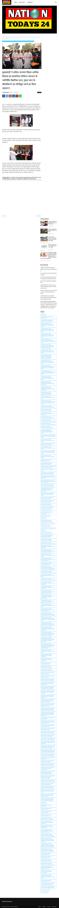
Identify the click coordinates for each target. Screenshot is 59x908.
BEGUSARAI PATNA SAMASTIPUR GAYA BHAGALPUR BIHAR (47, 498)
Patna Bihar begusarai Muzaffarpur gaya (46, 664)
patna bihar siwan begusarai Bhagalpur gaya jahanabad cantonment (47, 683)
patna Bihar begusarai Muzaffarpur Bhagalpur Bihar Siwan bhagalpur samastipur (48, 568)
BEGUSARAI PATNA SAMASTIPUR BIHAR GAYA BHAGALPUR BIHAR (47, 473)
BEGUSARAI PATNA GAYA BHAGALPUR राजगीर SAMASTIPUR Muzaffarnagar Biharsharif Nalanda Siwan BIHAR (47, 346)
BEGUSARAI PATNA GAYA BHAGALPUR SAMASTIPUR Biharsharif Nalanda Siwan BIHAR (47, 378)
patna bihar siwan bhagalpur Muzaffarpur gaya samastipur (48, 755)
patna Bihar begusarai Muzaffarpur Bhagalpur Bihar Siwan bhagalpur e (48, 563)
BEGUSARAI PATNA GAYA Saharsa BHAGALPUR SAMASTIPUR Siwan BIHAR (48, 452)
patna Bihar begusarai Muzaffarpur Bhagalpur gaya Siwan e (48, 651)
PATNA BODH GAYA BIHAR (46, 532)
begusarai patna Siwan (46, 510)
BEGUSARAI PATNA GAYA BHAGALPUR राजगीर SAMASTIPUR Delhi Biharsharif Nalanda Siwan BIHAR (48, 341)
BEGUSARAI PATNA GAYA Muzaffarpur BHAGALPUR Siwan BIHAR (48, 448)
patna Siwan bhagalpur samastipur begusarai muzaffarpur (46, 871)
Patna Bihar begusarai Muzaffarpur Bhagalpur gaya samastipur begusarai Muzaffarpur (48, 597)
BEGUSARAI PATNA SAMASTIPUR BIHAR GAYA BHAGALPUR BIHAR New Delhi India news (48, 481)
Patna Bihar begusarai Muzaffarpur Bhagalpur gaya (48, 572)
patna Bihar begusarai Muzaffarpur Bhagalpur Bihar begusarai (48, 546)
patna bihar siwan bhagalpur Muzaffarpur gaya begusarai (47, 732)
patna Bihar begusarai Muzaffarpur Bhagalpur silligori (46, 659)
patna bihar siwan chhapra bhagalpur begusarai (47, 784)
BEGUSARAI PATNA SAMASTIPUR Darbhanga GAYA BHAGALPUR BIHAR (47, 494)
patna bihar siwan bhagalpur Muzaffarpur (47, 718)
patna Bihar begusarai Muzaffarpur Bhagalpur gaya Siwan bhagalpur (48, 609)
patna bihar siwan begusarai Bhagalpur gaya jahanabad (47, 680)
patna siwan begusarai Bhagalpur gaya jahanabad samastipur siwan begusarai (47, 835)
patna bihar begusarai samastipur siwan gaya (46, 667)
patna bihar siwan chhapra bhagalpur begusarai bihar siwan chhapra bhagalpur (47, 799)
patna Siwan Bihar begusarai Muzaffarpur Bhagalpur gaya (48, 887)
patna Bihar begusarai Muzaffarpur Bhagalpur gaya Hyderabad (48, 583)
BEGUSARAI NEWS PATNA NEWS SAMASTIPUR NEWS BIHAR (47, 508)
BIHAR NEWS (43, 518)
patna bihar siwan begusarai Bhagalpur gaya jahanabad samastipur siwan (47, 705)
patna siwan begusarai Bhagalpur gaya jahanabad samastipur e (47, 826)
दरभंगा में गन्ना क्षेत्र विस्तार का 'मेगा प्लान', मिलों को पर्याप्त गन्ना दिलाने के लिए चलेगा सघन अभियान (48, 292)
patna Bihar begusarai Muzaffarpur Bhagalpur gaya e (48, 579)
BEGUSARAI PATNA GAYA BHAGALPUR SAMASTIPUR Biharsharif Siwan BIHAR (46, 393)
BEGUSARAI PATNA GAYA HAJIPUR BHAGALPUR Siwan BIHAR (48, 444)
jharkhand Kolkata (45, 526)
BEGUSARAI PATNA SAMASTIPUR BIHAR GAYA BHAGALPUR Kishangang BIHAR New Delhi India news (47, 490)
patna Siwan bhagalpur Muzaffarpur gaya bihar (46, 860)
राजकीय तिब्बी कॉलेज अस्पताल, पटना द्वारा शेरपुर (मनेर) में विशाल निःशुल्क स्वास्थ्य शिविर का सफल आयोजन (48, 286)
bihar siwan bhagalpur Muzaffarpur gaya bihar (46, 521)
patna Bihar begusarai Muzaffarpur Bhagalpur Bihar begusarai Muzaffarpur (48, 551)
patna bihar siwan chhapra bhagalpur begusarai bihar (47, 787)
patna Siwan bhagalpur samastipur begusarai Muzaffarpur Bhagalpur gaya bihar (48, 877)
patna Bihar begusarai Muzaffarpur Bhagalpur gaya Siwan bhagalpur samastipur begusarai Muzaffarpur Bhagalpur (48, 639)
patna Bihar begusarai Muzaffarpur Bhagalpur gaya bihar (48, 575)
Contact (44, 906)
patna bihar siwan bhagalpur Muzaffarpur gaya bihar (47, 736)
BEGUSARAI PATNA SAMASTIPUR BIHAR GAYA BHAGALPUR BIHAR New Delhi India (48, 477)
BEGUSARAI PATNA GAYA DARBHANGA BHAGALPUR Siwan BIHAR (47, 440)
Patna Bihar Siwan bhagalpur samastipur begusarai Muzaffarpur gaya (47, 777)
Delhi (49, 523)
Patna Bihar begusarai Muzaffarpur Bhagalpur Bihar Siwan (48, 555)
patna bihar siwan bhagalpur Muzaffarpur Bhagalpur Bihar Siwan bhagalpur (48, 722)
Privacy (48, 906)
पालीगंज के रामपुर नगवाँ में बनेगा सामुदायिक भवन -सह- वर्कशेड (52, 246)
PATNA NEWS (43, 802)
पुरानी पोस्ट (38, 216)
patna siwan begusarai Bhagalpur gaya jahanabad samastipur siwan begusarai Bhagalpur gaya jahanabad (47, 845)
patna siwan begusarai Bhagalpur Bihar (46, 809)
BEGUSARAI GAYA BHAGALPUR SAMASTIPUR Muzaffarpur (47, 321)
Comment (39, 92)
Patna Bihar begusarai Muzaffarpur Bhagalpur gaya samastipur (48, 587)
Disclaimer (54, 906)
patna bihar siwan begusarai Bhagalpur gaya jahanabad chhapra (47, 692)
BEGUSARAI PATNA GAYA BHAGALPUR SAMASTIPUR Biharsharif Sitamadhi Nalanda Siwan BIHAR (48, 389)
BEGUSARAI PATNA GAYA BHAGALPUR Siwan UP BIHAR (47, 427)
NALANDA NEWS (52, 528)
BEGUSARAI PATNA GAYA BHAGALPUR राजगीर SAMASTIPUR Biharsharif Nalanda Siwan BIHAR (18, 41)
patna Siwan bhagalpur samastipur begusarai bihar (47, 864)
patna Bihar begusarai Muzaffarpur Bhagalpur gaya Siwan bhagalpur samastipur (48, 623)
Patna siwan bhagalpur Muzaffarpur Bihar (46, 854)
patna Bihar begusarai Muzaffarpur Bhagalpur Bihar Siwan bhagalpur (48, 559)
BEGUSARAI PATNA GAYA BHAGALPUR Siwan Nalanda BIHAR (48, 421)
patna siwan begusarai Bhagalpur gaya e (46, 815)
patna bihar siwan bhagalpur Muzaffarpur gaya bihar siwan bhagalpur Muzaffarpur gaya (48, 751)
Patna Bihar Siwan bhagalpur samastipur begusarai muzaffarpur (47, 768)
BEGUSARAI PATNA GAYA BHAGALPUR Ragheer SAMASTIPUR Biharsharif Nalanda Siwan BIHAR (48, 373)
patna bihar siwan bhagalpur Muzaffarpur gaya (47, 729)
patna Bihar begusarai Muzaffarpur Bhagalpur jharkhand (46, 655)
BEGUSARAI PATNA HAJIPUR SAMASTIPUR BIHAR (46, 460)
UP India (47, 890)
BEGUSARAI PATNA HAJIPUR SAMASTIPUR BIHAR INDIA (46, 464)
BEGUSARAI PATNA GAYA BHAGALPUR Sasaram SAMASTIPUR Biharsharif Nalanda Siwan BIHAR (48, 402)
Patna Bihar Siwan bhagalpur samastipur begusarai (47, 761)
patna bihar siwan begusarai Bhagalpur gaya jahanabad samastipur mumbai (47, 700)
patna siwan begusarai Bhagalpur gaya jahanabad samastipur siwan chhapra (47, 850)
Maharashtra (44, 528)
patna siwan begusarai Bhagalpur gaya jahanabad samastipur (47, 822)
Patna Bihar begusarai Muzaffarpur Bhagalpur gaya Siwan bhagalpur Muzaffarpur (48, 614)
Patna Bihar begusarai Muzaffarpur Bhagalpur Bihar (48, 543)
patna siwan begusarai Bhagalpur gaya (46, 812)
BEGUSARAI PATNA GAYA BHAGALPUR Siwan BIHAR (46, 410)
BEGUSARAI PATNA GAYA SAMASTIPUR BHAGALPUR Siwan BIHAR (47, 456)
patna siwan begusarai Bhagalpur (46, 806)
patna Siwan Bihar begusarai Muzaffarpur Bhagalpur (47, 884)
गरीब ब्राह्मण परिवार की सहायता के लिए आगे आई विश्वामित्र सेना (52, 222)
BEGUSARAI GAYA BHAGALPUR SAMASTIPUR (47, 317)
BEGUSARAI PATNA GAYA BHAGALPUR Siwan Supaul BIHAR (48, 424)
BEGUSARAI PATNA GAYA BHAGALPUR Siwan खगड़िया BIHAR (47, 407)
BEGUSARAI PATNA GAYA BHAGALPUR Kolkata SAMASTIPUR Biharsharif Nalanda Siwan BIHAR (48, 367)
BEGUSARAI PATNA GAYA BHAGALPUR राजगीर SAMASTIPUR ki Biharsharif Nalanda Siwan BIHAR (48, 351)
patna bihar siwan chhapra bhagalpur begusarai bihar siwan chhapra (47, 795)
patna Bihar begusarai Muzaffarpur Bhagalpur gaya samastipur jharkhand (48, 601)
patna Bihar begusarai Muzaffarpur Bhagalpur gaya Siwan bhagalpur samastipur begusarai (48, 628)
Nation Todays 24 (14, 906)
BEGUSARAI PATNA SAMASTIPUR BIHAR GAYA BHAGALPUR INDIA (47, 485)
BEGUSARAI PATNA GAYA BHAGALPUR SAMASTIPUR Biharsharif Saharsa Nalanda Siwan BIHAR (48, 383)
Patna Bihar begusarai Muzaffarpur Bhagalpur (46, 540)
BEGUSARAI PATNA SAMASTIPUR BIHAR (47, 470)
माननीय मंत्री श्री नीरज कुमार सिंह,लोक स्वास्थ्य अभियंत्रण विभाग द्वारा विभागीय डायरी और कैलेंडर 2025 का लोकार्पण (48, 297)
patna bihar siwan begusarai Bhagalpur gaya (47, 677)
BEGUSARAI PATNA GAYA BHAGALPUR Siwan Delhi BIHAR (47, 417)
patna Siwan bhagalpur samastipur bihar (46, 881)
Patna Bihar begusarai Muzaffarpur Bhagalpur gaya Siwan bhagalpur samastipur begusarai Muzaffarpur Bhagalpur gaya (48, 646)
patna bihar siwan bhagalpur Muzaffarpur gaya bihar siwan (48, 739)
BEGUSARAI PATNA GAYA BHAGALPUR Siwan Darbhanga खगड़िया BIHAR (47, 413)
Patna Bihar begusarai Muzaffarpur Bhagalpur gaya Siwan (48, 605)
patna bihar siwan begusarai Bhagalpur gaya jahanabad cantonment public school (47, 687)
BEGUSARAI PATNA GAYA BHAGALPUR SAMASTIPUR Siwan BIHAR (47, 397)
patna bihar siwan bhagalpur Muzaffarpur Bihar (47, 726)
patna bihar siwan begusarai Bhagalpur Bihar (47, 673)
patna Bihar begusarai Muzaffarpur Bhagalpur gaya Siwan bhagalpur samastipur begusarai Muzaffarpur (48, 634)
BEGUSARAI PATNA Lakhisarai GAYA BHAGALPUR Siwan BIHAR (48, 467)
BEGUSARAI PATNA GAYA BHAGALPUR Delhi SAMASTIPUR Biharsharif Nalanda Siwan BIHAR (47, 362)
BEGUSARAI (43, 314)
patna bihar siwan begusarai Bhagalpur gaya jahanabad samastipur (47, 696)
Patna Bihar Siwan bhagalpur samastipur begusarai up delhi (48, 781)
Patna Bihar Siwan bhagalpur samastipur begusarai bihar (47, 765)
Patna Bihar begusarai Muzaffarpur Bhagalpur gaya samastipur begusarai (48, 591)
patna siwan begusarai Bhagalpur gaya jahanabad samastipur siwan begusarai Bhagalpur (47, 840)
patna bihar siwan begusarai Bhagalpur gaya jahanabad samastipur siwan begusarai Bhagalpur (47, 714)
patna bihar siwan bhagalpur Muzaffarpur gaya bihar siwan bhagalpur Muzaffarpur (48, 746)
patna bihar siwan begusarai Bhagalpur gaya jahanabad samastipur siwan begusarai (47, 709)
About (39, 906)
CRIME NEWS (43, 523)
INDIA (53, 523)
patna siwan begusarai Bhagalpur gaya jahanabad (47, 819)
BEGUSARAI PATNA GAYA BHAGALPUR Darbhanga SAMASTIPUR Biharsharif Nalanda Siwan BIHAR (46, 357)
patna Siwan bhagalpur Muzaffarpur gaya (46, 857)
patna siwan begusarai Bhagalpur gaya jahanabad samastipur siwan (47, 831)
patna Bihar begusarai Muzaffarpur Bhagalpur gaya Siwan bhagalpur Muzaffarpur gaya (48, 619)
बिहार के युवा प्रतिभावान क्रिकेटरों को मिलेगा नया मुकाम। (52, 230)
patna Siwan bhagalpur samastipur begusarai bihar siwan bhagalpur (47, 867)
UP (43, 890)
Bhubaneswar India (45, 516)
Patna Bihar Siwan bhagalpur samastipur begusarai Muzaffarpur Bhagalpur (47, 772)
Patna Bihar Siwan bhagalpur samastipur (47, 758)
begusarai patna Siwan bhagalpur (46, 513)
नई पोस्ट (4, 216)
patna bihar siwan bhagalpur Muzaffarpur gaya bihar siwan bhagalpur (48, 742)
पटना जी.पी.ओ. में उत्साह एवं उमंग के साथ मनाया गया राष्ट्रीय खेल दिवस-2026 (52, 238)
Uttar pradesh (44, 892)
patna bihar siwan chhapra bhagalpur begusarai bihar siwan (47, 791)
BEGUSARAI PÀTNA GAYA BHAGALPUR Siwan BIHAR (46, 505)
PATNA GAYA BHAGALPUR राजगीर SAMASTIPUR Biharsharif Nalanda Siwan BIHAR (47, 535)
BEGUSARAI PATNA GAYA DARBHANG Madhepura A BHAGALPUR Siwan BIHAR (48, 436)
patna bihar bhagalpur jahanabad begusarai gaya (47, 670)
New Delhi (43, 530)
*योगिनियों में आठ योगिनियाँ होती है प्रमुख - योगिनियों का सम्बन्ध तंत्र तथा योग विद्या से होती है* (48, 269)
